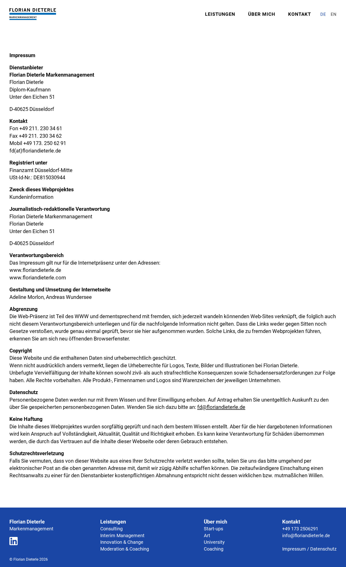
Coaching (213, 549)
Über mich (261, 14)
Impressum (294, 549)
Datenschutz (323, 549)
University (214, 542)
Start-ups (213, 529)
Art (207, 535)
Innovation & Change (121, 542)
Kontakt (299, 14)
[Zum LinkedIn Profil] (13, 542)
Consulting (111, 529)
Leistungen (220, 14)
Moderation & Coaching (124, 549)
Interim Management (122, 535)
